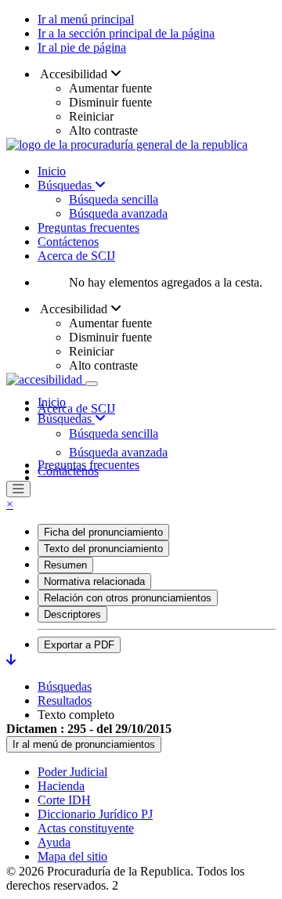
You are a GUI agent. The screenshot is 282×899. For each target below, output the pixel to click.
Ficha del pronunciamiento (103, 532)
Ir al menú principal (86, 19)
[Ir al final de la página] (11, 659)
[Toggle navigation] (91, 383)
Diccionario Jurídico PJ (95, 814)
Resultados (65, 700)
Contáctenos (68, 241)
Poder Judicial (72, 771)
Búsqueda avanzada (118, 213)
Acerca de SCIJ (76, 255)
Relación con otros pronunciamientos (128, 598)
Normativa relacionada (94, 581)
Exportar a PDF (79, 645)
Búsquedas (66, 185)
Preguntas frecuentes (88, 227)
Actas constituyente (86, 828)
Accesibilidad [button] (74, 74)
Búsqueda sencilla (113, 199)
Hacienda (61, 785)
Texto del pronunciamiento (103, 548)
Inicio (52, 171)
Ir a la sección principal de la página (126, 33)
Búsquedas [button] (66, 418)
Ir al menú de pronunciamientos (84, 744)
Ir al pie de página (82, 47)
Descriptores (72, 614)
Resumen (65, 565)
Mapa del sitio (72, 856)
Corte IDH (64, 800)
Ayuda (54, 842)
